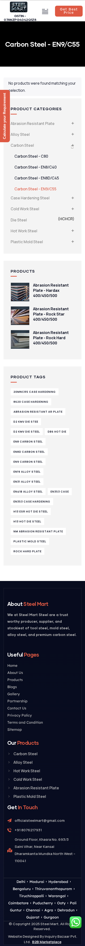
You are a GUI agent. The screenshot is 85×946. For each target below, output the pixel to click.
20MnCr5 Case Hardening (34, 391)
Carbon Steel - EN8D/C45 (36, 178)
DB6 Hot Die (57, 431)
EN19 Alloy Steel (27, 471)
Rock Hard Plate (27, 551)
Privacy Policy (19, 715)
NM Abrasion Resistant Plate (38, 531)
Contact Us (16, 708)
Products (15, 679)
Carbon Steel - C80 (31, 156)
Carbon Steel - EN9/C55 (35, 189)
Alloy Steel (20, 134)
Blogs (12, 687)
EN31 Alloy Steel (27, 481)
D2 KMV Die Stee (25, 421)
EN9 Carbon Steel (28, 461)
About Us (15, 672)
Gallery (13, 694)
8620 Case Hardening (30, 401)
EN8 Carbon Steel (28, 441)
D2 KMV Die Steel (26, 431)
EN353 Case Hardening (31, 501)
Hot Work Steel (24, 230)
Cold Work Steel (25, 208)
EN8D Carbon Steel (29, 451)
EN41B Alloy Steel (28, 491)
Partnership (17, 701)
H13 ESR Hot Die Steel (30, 511)
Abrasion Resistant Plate (33, 123)
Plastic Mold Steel (27, 241)
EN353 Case (60, 491)
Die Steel (42, 219)
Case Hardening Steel (30, 198)
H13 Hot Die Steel (27, 521)
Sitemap (14, 729)
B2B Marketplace (46, 941)
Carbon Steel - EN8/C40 (35, 167)
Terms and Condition (25, 722)
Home (12, 665)
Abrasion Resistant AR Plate (38, 411)
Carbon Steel (22, 145)
